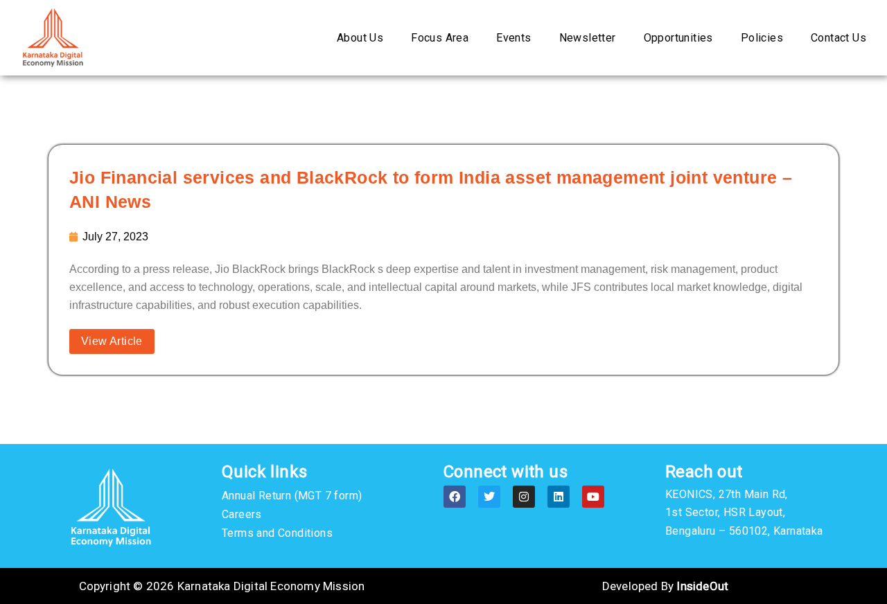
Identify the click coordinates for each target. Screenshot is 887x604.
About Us (360, 37)
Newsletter (587, 37)
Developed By (665, 586)
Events (513, 37)
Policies (762, 37)
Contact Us (838, 37)
